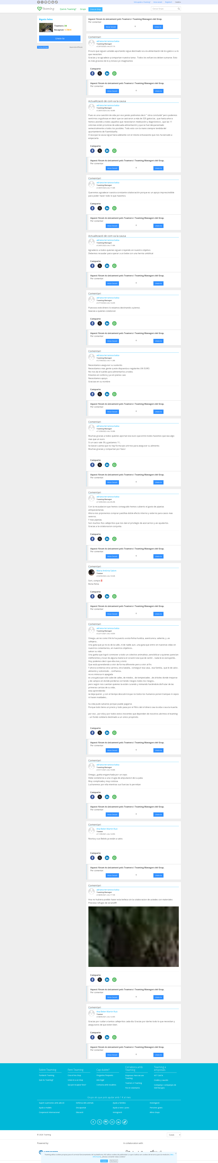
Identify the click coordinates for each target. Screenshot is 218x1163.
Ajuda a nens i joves (121, 1107)
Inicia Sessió (111, 27)
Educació (79, 1112)
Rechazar (114, 1161)
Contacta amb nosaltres (106, 1085)
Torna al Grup (43, 47)
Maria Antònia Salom (106, 570)
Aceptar (104, 1161)
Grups (83, 9)
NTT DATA (158, 1075)
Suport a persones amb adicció (51, 1103)
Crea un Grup (95, 9)
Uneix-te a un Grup (75, 1080)
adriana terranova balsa (108, 41)
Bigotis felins (46, 19)
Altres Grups (155, 1112)
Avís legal (100, 1080)
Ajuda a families (119, 1103)
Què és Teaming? (68, 9)
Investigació (154, 1103)
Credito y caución (161, 1080)
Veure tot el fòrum (76, 47)
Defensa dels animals (84, 1103)
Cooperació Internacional (49, 1112)
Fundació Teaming (46, 1075)
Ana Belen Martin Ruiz (107, 828)
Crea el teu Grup (74, 1075)
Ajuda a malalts (45, 1107)
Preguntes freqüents (105, 1075)
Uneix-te (59, 38)
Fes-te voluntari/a (132, 1088)
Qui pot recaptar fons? (77, 1085)
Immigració (117, 1112)
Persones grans (156, 1107)
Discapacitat (81, 1107)
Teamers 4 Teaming (133, 1083)
